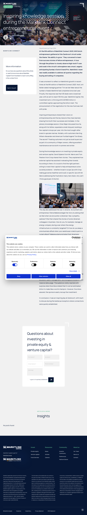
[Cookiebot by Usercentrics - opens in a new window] (73, 238)
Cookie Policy (28, 511)
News (46, 451)
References (62, 456)
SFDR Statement (51, 511)
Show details (73, 271)
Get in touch (11, 88)
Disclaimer (18, 511)
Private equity (35, 451)
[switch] (34, 264)
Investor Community (62, 452)
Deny (18, 276)
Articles (47, 454)
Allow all (68, 276)
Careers (47, 457)
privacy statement (42, 379)
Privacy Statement (39, 511)
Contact (75, 457)
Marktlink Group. (7, 455)
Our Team (76, 451)
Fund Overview (35, 457)
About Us (76, 454)
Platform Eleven (63, 459)
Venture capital (35, 454)
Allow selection (43, 276)
